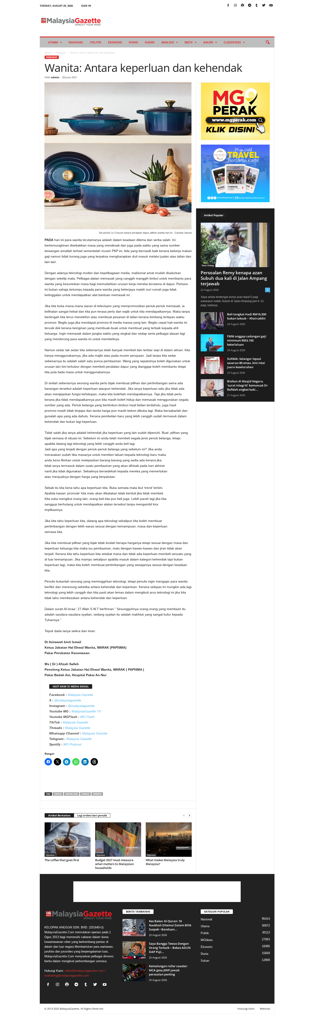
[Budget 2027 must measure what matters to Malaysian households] (118, 839)
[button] (268, 42)
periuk (85, 794)
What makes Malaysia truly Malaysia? (165, 862)
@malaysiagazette (67, 700)
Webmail (265, 1008)
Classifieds (232, 42)
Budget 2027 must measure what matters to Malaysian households (114, 864)
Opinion (50, 855)
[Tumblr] (257, 5)
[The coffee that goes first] (68, 839)
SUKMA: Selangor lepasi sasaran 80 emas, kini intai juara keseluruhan (246, 363)
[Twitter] (264, 5)
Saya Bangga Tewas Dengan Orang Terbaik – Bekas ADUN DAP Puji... (170, 947)
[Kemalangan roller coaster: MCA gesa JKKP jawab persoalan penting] (134, 972)
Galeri (208, 42)
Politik (95, 42)
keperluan (72, 794)
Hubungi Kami (245, 1008)
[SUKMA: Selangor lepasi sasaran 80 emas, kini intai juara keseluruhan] (212, 365)
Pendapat (60, 52)
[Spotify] (242, 5)
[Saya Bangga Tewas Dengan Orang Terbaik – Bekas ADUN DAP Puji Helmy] (134, 950)
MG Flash (87, 717)
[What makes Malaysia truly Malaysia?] (169, 839)
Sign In (86, 5)
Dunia (133, 42)
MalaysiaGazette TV (86, 711)
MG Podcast (72, 744)
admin (55, 77)
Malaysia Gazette (80, 695)
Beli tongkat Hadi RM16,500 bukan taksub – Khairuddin (246, 316)
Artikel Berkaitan (59, 815)
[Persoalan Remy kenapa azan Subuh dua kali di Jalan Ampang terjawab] (235, 245)
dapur (58, 794)
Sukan (149, 42)
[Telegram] (249, 5)
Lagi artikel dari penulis (92, 815)
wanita (97, 794)
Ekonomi (115, 42)
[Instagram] (235, 5)
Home (48, 52)
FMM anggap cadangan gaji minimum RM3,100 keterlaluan (246, 340)
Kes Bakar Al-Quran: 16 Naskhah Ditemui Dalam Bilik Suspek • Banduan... (170, 925)
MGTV (189, 42)
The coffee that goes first (62, 860)
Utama (53, 42)
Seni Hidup (208, 265)
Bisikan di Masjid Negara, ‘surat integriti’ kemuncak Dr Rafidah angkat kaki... (247, 385)
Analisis (167, 42)
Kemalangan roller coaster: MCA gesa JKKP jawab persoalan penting (168, 970)
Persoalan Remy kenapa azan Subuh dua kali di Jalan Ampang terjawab (234, 278)
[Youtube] (271, 5)
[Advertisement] (118, 780)
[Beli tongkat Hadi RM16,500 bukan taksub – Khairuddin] (212, 320)
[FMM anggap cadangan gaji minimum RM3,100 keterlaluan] (212, 342)
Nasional (76, 42)
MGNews (207, 940)
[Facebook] (228, 5)
